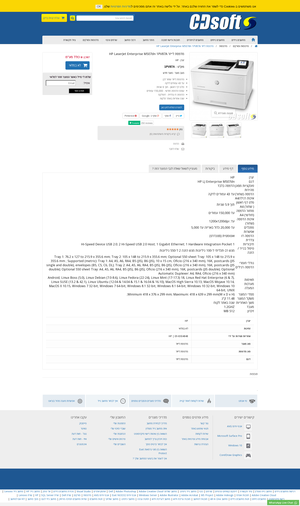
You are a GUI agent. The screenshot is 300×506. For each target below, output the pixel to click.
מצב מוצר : (178, 72)
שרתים (209, 491)
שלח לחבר (174, 149)
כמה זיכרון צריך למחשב (156, 439)
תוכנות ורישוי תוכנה (170, 40)
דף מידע (228, 169)
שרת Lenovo (25, 495)
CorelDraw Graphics (231, 455)
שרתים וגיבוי (111, 40)
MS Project (207, 495)
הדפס (176, 143)
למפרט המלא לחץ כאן (171, 107)
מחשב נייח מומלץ (263, 491)
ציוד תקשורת (69, 40)
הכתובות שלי (119, 433)
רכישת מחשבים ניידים (285, 491)
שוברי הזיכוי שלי (118, 428)
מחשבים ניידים (238, 40)
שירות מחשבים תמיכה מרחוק (73, 499)
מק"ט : (180, 66)
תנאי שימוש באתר (199, 428)
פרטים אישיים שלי (117, 439)
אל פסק (47, 491)
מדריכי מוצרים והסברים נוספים (146, 400)
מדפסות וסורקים (91, 40)
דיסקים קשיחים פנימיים (226, 491)
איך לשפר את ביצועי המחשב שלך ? (150, 458)
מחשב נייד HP (33, 491)
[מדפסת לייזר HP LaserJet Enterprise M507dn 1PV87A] (199, 130)
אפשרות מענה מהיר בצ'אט (61, 400)
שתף (167, 115)
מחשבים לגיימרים (195, 40)
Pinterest (130, 115)
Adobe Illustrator (169, 495)
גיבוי (201, 491)
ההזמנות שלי (119, 423)
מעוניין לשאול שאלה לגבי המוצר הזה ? (174, 169)
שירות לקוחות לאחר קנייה (192, 400)
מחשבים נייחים (217, 40)
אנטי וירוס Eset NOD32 (124, 495)
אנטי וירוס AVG (234, 426)
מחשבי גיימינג (128, 499)
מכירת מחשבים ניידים (63, 491)
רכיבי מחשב (130, 40)
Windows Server (148, 495)
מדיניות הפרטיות (121, 6)
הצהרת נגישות (201, 444)
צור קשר (204, 423)
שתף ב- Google (149, 115)
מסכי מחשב (148, 40)
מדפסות (87, 495)
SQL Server (47, 495)
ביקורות (210, 169)
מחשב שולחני (111, 499)
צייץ (178, 115)
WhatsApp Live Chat (281, 502)
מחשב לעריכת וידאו (161, 499)
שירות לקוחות (201, 433)
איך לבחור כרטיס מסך (156, 444)
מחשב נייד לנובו (48, 499)
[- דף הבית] (223, 22)
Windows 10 (235, 445)
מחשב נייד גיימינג (188, 491)
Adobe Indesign (225, 495)
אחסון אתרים (100, 491)
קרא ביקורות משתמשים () (163, 134)
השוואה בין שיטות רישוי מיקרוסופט (150, 433)
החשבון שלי (118, 417)
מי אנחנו (243, 400)
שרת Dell (66, 495)
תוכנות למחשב (200, 499)
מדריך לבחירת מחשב (157, 423)
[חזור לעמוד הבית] (256, 46)
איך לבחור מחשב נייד (108, 400)
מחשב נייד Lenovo (13, 491)
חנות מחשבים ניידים (239, 499)
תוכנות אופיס (242, 495)
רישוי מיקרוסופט (276, 499)
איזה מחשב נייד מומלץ (156, 428)
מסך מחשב (32, 499)
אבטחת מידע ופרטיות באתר (195, 439)
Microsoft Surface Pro (229, 435)
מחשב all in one (219, 499)
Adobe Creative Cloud (151, 491)
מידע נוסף (247, 169)
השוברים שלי (119, 444)
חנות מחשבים (96, 499)
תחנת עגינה (143, 499)
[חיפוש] (72, 18)
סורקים (77, 495)
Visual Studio (84, 491)
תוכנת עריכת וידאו (181, 499)
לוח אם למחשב (17, 499)
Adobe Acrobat (189, 495)
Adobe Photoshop (126, 491)
